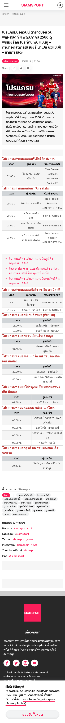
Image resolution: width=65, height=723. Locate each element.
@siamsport (16, 556)
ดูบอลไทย (8, 510)
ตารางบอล (26, 502)
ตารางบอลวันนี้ (10, 502)
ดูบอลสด (37, 510)
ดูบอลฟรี (50, 510)
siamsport (22, 534)
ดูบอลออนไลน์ (23, 510)
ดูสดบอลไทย (10, 506)
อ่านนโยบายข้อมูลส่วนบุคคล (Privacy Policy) (30, 701)
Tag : (6, 495)
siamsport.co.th (23, 528)
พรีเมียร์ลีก (51, 499)
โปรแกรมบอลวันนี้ (12, 499)
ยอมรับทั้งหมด (32, 714)
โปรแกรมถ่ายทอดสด (33, 499)
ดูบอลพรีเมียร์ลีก (25, 495)
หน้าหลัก (5, 14)
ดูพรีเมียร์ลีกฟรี (26, 506)
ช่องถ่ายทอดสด (20, 514)
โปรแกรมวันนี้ (43, 495)
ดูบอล (6, 514)
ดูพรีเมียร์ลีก (43, 506)
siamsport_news (23, 539)
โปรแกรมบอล (18, 14)
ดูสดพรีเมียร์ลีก (41, 502)
